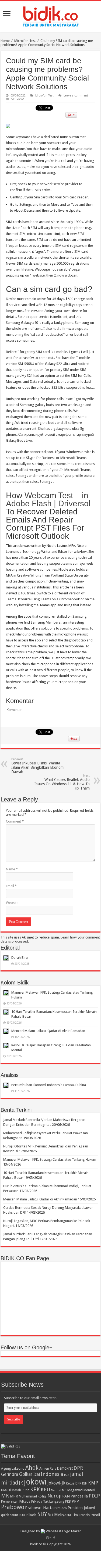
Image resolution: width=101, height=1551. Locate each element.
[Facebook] (54, 1538)
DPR (78, 1468)
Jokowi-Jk (56, 1483)
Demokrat (65, 1468)
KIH (84, 1483)
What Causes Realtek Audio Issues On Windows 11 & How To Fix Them (62, 782)
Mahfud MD (59, 1490)
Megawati (75, 1490)
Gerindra (9, 1474)
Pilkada (24, 1501)
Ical (36, 1474)
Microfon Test (25, 41)
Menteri (89, 1490)
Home (5, 41)
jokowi (35, 1481)
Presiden (60, 1508)
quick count (9, 1515)
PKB (68, 1501)
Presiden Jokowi (81, 1507)
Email (11, 886)
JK (21, 1483)
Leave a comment (76, 95)
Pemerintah (10, 1501)
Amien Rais (47, 1468)
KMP (93, 1483)
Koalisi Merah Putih (15, 1490)
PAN (66, 1496)
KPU (45, 1489)
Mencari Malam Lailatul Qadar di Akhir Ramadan (48, 1031)
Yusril (95, 1515)
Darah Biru (19, 958)
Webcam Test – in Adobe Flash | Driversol (48, 499)
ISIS (66, 1475)
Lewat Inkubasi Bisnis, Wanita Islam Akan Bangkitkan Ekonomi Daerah (37, 765)
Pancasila (79, 1496)
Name (12, 869)
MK (5, 1496)
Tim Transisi (81, 1515)
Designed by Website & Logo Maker (50, 1531)
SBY (42, 1513)
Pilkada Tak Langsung (47, 1501)
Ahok (32, 1467)
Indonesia (52, 1474)
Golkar (26, 1474)
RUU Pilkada (28, 1515)
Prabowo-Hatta (39, 1507)
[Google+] (48, 1538)
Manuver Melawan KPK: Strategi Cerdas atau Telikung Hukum (49, 1159)
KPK (35, 1489)
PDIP (94, 1496)
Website (12, 903)
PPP (75, 1501)
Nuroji (54, 1496)
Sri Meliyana (59, 1514)
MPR (14, 1496)
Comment (15, 821)
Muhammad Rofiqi (33, 1496)
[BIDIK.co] (51, 15)
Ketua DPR (73, 1483)
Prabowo (12, 1507)
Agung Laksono (13, 1468)
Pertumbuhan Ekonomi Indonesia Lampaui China (48, 1085)
